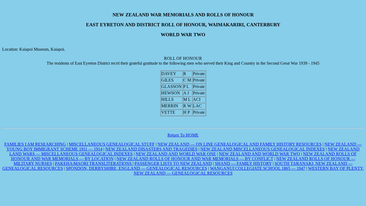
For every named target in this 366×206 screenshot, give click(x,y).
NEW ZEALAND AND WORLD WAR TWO (259, 154)
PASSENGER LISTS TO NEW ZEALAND (173, 163)
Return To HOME (183, 135)
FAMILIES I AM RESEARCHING (35, 144)
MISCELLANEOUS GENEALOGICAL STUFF (112, 144)
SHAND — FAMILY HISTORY (243, 163)
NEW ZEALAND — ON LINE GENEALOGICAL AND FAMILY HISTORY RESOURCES (240, 144)
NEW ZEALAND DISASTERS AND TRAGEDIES (151, 149)
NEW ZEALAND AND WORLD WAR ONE (176, 154)
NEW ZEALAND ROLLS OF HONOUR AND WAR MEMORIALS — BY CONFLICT (195, 158)
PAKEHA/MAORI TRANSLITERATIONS (94, 163)
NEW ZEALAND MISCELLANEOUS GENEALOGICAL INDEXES (262, 149)
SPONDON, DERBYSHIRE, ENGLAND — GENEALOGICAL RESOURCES (136, 168)
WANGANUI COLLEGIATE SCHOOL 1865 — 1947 (257, 168)
